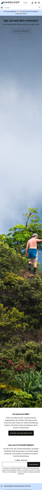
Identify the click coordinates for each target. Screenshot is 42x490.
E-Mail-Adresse (21, 460)
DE (24, 2)
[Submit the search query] (39, 7)
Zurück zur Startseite (21, 31)
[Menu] (2, 8)
